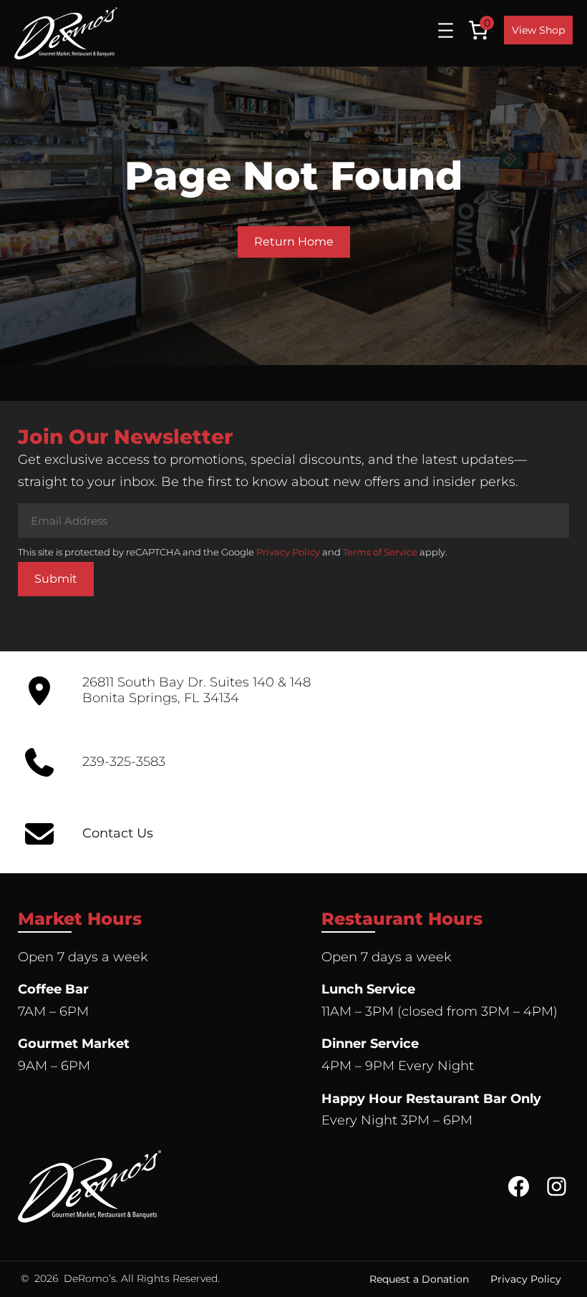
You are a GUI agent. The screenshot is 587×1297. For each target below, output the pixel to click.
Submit (55, 579)
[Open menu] (445, 30)
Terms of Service (380, 552)
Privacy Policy (288, 552)
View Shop (538, 30)
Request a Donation (419, 1279)
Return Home (294, 241)
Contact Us (117, 833)
